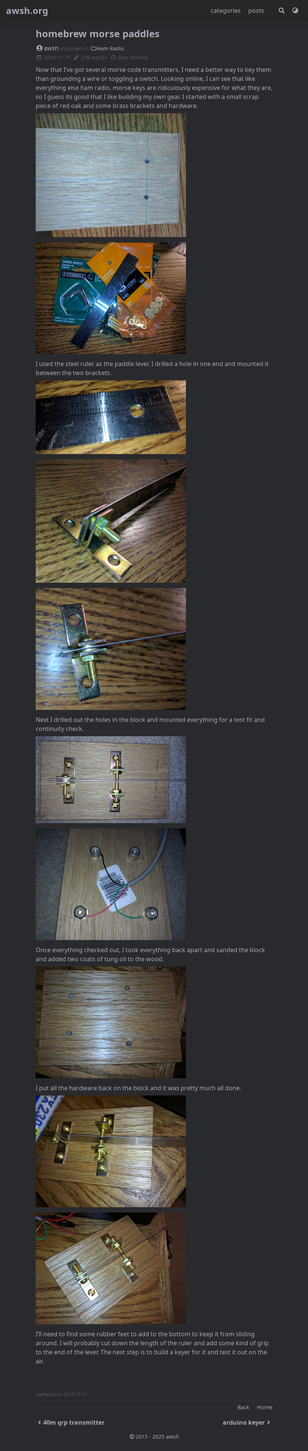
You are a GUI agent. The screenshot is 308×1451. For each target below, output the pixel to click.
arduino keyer (244, 1422)
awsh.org (27, 10)
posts (257, 10)
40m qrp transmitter (73, 1422)
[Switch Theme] (295, 10)
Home (264, 1407)
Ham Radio (110, 48)
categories (226, 10)
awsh (51, 48)
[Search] (281, 10)
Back (243, 1407)
